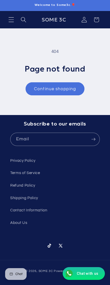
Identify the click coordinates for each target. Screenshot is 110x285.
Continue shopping (55, 89)
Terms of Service (25, 173)
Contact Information (28, 210)
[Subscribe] (93, 139)
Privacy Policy (22, 160)
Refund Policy (22, 185)
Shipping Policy (24, 198)
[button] (11, 20)
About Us (18, 223)
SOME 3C (46, 271)
